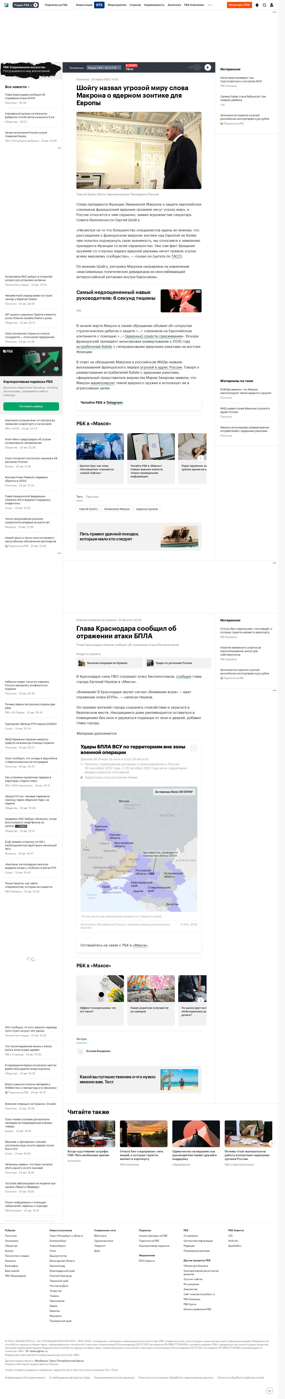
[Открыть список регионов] (257, 5)
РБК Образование (15, 1275)
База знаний (12, 1270)
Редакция (189, 1245)
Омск (53, 1250)
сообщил (183, 676)
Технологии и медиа (17, 284)
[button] (257, 5)
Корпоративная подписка (154, 1245)
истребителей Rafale (94, 346)
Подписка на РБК (149, 1240)
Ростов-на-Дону (59, 1285)
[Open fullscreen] (193, 748)
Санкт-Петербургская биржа (66, 1360)
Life (222, 104)
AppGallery (235, 1245)
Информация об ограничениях (25, 1377)
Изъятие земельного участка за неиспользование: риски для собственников (240, 650)
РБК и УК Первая (14, 712)
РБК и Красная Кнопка (239, 1164)
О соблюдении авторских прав (69, 1377)
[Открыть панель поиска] (264, 5)
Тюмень (54, 1295)
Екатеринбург (58, 1240)
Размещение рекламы (197, 1250)
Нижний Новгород (61, 1275)
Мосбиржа (41, 1360)
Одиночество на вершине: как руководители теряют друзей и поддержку (194, 1155)
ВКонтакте (100, 1235)
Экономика (11, 1240)
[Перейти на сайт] (31, 71)
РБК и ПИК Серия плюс (19, 785)
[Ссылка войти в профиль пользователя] (272, 4)
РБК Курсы (190, 1304)
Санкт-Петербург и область (66, 1235)
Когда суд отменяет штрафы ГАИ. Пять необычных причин (88, 1153)
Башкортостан (58, 1255)
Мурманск (56, 1315)
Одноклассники (103, 1240)
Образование (181, 1164)
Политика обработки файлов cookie (240, 1377)
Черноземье (57, 1300)
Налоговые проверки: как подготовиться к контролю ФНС (241, 79)
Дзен (97, 1250)
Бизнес (9, 466)
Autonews (74, 1160)
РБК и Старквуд (14, 1054)
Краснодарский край (62, 1270)
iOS (230, 1235)
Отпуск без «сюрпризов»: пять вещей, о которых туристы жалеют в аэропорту (246, 630)
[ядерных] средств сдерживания (153, 335)
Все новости (15, 87)
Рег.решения (191, 1284)
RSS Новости (147, 1260)
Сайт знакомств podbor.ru (199, 1294)
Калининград (57, 1265)
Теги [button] (79, 496)
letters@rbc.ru (39, 1351)
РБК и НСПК (12, 428)
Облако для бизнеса (196, 1265)
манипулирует (103, 382)
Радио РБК (21, 5)
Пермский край (59, 1280)
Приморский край (60, 1320)
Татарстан (56, 1290)
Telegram (114, 402)
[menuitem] (56, 5)
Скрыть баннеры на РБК (153, 1235)
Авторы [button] (81, 1039)
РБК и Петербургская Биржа (22, 140)
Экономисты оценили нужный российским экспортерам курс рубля (244, 116)
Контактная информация (198, 1240)
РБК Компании (13, 891)
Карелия (55, 1310)
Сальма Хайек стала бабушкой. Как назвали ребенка (243, 97)
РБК (78, 310)
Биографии (11, 1265)
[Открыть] (31, 5)
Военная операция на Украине (96, 619)
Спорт (9, 508)
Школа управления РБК (197, 1309)
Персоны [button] (92, 496)
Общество (11, 121)
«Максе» (140, 944)
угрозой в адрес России (161, 366)
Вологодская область (62, 1260)
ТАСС (176, 255)
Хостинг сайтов (193, 1279)
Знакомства (190, 1289)
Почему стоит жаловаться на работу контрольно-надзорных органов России (247, 1155)
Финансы (10, 527)
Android (233, 1240)
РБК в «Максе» (93, 423)
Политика (10, 102)
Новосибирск (58, 1245)
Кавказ (53, 1305)
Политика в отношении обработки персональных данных (175, 1377)
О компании (191, 1235)
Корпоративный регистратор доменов (201, 1272)
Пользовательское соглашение (114, 1377)
